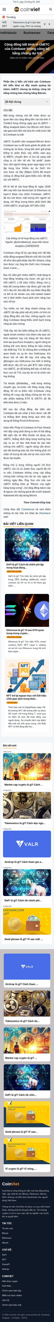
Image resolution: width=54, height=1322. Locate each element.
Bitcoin (5, 1233)
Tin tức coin (7, 1228)
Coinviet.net (27, 509)
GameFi (6, 1264)
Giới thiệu (6, 1286)
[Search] (50, 9)
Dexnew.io (45, 513)
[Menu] (4, 9)
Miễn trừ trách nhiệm (12, 1295)
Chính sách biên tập (11, 1290)
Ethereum (6, 1238)
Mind (42, 58)
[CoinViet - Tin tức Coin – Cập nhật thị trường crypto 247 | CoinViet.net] (27, 9)
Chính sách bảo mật (11, 1305)
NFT (4, 1259)
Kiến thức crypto (10, 1281)
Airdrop (5, 1269)
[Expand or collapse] (47, 102)
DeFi (4, 1255)
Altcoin (5, 1242)
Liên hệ (5, 1300)
